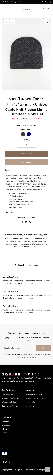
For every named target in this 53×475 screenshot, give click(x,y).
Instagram (6, 425)
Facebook (5, 421)
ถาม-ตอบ (30, 406)
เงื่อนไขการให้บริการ (9, 395)
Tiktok (4, 432)
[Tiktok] (9, 463)
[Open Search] (44, 9)
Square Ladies (22, 469)
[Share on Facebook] (22, 223)
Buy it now (26, 162)
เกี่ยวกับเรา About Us (34, 395)
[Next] (13, 22)
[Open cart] (49, 9)
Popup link (31, 217)
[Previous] (6, 22)
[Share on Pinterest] (30, 223)
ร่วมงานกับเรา (31, 402)
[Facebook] (3, 463)
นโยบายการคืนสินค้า (9, 402)
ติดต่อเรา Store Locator (35, 398)
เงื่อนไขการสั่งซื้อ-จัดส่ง (10, 406)
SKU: (19, 125)
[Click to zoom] (47, 22)
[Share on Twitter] (26, 223)
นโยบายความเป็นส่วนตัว (11, 398)
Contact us (20, 217)
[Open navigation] (8, 9)
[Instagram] (6, 463)
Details (7, 170)
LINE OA (5, 429)
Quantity (26, 139)
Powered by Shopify (37, 469)
